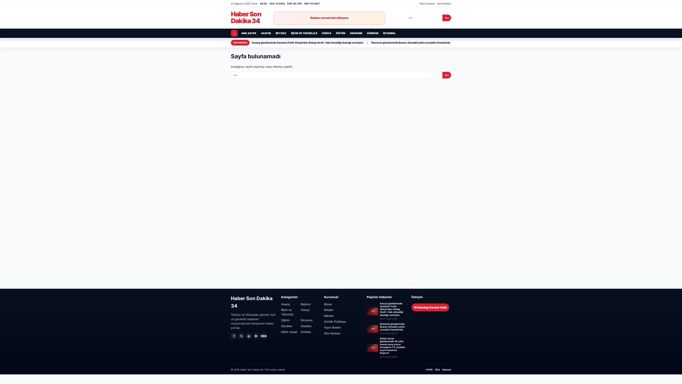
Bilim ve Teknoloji (304, 33)
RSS (264, 336)
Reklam (329, 316)
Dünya (326, 33)
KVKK (429, 369)
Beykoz (281, 33)
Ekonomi (356, 33)
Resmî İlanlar (444, 3)
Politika (306, 332)
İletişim (328, 310)
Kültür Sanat (289, 332)
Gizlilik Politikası (335, 321)
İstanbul (389, 33)
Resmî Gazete (427, 3)
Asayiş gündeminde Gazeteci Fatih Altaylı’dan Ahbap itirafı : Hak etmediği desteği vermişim (307, 42)
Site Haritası (332, 333)
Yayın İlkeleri (332, 327)
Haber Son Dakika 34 (246, 17)
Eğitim (340, 33)
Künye (328, 304)
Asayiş (266, 33)
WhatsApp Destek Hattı (430, 307)
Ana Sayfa (248, 33)
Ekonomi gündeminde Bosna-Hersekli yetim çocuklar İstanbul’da (410, 42)
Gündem (372, 33)
